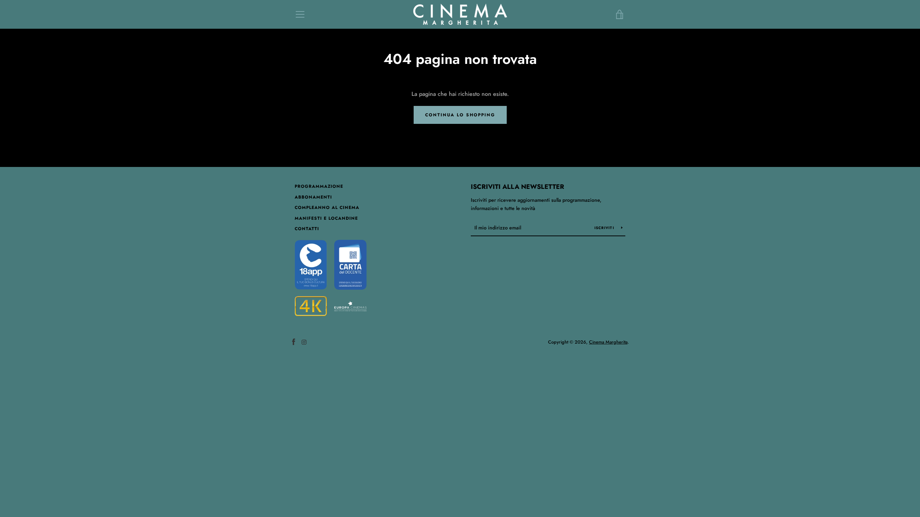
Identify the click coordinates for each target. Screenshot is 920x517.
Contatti (307, 228)
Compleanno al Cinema (327, 207)
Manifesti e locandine (326, 218)
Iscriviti (605, 227)
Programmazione (319, 186)
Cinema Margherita (608, 342)
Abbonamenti (313, 197)
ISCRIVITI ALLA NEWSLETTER (517, 186)
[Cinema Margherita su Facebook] (293, 341)
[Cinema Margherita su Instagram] (304, 341)
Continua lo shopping (460, 115)
